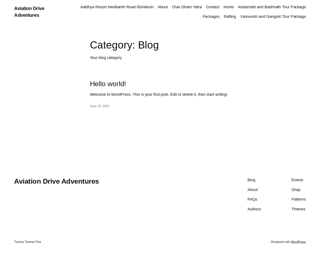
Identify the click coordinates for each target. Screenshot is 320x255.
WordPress (298, 241)
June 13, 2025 (99, 106)
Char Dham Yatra (187, 7)
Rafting (230, 16)
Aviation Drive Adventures (56, 181)
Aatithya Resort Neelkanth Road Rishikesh (116, 7)
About (163, 7)
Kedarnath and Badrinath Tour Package (272, 7)
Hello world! (108, 84)
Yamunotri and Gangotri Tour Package (273, 16)
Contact (212, 7)
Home (229, 7)
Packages (211, 16)
